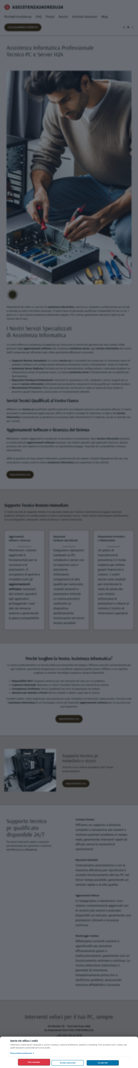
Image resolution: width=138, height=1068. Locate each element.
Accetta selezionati (67, 1063)
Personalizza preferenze (22, 1053)
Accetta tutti (103, 1063)
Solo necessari (34, 1062)
